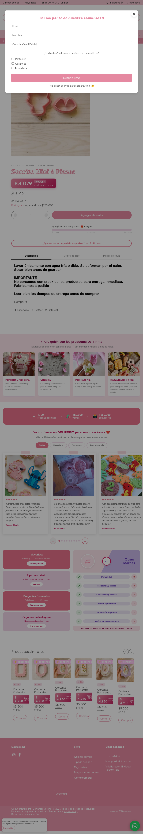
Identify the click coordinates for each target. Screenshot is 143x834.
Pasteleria (20, 58)
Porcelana (21, 68)
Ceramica (20, 63)
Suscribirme (71, 78)
